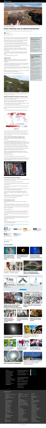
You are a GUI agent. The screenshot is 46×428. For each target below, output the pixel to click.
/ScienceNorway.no (34, 374)
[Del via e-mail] (8, 241)
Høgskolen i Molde (7, 407)
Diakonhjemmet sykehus (8, 396)
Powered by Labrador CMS (23, 424)
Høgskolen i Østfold (7, 408)
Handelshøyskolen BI (7, 405)
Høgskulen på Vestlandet (8, 410)
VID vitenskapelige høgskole (34, 420)
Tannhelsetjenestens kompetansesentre (36, 408)
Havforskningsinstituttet (8, 406)
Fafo (5, 399)
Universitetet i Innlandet (34, 413)
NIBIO (6, 419)
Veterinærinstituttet (33, 419)
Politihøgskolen (33, 393)
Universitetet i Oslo (33, 414)
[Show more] (36, 52)
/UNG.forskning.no (34, 373)
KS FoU (6, 413)
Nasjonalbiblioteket (20, 399)
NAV (5, 418)
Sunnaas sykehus (33, 406)
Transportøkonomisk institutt (34, 409)
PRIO (32, 394)
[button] (5, 283)
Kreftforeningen (7, 414)
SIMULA (32, 398)
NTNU (19, 398)
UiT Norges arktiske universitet (35, 410)
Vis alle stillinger (23, 289)
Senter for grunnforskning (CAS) (35, 400)
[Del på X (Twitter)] (5, 241)
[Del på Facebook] (4, 241)
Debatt (31, 1)
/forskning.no (34, 371)
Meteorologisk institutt (8, 417)
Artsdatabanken (7, 395)
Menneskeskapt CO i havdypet (13, 55)
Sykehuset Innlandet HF (34, 407)
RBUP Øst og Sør (33, 395)
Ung (33, 1)
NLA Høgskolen (20, 393)
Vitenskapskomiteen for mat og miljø (35, 421)
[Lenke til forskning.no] (16, 1)
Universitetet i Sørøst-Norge (34, 416)
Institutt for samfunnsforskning (9, 412)
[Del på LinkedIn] (7, 241)
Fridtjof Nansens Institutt (8, 404)
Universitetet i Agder (33, 411)
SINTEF (32, 399)
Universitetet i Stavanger (34, 415)
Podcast (36, 1)
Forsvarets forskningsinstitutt (8, 402)
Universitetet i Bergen (33, 412)
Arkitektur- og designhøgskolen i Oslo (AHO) (10, 394)
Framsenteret (6, 403)
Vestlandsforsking (33, 418)
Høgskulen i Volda (7, 409)
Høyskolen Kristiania (7, 411)
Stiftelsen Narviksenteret (34, 405)
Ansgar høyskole (7, 393)
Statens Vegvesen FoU (33, 404)
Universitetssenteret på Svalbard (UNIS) (36, 417)
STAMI (32, 403)
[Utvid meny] (42, 1)
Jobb (39, 1)
